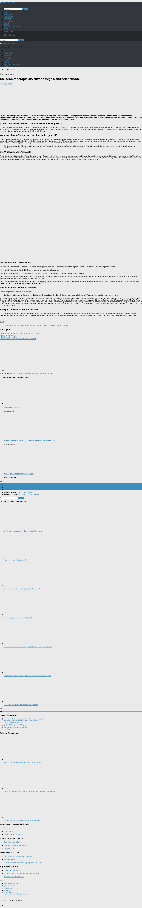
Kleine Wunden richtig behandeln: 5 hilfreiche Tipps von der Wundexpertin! (29, 791)
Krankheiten (8, 14)
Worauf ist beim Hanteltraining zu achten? (18, 856)
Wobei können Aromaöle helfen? (15, 726)
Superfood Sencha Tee (12, 842)
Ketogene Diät (9, 848)
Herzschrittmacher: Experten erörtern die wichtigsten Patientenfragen (27, 676)
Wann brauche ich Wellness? (14, 877)
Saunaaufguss (48, 373)
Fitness (6, 23)
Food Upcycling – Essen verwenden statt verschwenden (23, 762)
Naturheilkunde (9, 16)
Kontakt (6, 887)
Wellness (7, 25)
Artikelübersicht (9, 885)
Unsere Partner (9, 892)
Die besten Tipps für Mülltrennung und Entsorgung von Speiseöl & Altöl (28, 647)
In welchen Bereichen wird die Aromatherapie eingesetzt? (23, 719)
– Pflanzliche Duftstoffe (8, 335)
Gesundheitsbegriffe (11, 883)
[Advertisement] (71, 99)
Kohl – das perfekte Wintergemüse (15, 560)
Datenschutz (8, 888)
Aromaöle (13, 373)
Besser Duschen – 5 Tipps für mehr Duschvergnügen (22, 820)
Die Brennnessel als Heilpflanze (15, 834)
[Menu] (1, 880)
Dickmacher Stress (11, 407)
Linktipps (7, 729)
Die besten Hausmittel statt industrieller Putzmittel (21, 705)
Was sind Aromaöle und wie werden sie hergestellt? (21, 721)
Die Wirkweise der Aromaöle (13, 722)
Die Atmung (8, 828)
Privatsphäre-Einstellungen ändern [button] (16, 894)
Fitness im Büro (9, 859)
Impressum (7, 890)
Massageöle (38, 373)
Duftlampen (30, 373)
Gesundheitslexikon (10, 35)
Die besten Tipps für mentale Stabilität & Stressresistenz (23, 589)
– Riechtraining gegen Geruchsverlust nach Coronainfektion (20, 333)
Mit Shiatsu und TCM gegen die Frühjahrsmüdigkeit (21, 873)
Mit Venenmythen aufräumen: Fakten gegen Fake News (23, 531)
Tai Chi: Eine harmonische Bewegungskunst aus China (23, 863)
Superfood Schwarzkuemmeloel (15, 845)
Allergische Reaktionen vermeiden (16, 727)
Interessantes (8, 31)
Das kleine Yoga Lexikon (12, 870)
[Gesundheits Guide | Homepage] (7, 2)
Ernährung (7, 19)
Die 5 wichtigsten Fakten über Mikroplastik (18, 618)
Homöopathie (8, 831)
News (6, 12)
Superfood (11, 21)
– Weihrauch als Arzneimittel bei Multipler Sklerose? (18, 339)
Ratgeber (7, 33)
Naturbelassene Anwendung (13, 724)
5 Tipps (6, 28)
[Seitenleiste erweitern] (1, 481)
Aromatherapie (21, 373)
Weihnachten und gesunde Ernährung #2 (19, 474)
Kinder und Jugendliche (12, 26)
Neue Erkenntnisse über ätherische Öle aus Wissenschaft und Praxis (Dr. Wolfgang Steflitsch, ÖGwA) (34, 325)
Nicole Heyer (7, 84)
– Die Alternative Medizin (8, 337)
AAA (5, 69)
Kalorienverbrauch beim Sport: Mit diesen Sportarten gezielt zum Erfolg (30, 440)
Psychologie (8, 18)
